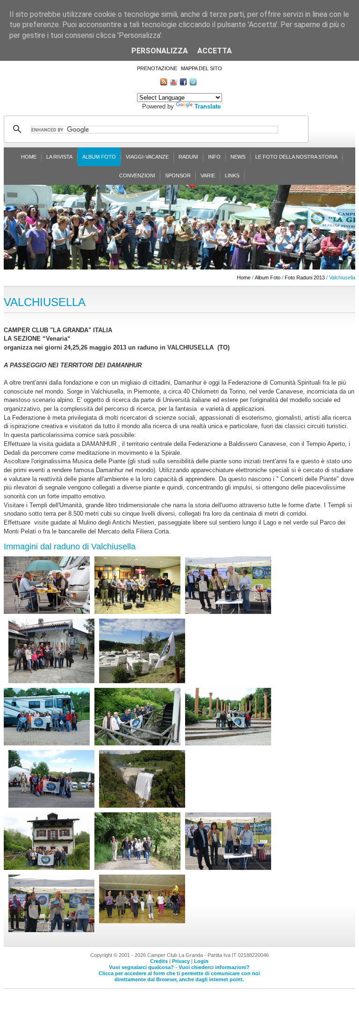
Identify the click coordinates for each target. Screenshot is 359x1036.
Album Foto (99, 157)
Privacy (181, 961)
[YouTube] (173, 83)
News (237, 157)
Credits (159, 961)
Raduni (188, 157)
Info (214, 157)
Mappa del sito (201, 68)
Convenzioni (137, 175)
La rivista (59, 157)
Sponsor (178, 175)
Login (201, 961)
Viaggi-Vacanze (147, 157)
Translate (207, 106)
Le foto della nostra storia (296, 157)
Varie (208, 175)
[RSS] (163, 83)
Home (28, 157)
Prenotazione (157, 68)
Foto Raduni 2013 (305, 277)
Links (232, 175)
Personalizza (159, 50)
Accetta (214, 50)
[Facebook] (183, 83)
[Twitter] (193, 83)
